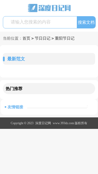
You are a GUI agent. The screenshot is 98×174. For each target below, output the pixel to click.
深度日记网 (43, 123)
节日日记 (42, 38)
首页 (26, 38)
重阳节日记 (64, 38)
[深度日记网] (49, 8)
